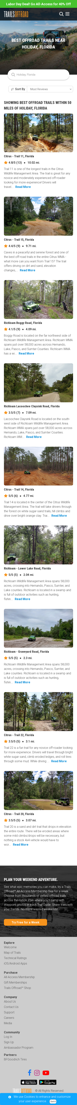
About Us (10, 1001)
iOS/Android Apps (15, 963)
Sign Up (9, 1042)
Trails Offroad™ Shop (17, 988)
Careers (9, 1018)
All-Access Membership (19, 977)
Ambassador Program (18, 1047)
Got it (53, 1101)
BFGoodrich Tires (15, 1059)
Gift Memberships (15, 982)
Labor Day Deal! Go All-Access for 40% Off (38, 4)
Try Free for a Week (25, 922)
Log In (8, 1037)
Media (8, 1023)
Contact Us (11, 1007)
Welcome (10, 947)
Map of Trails (12, 952)
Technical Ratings (15, 958)
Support (9, 1012)
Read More (23, 187)
